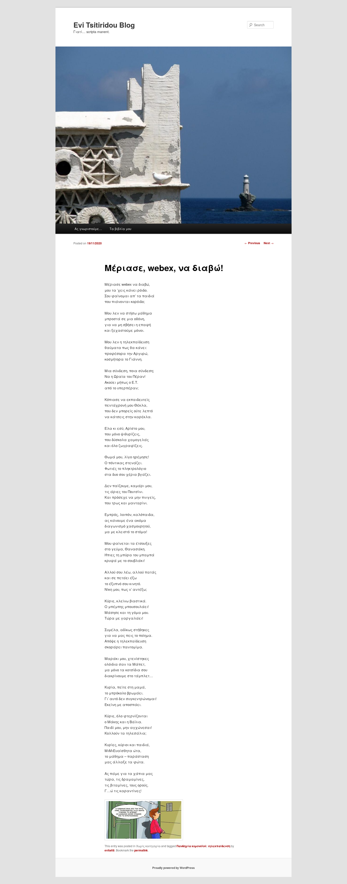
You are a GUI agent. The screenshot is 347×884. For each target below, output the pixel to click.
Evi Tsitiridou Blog (104, 25)
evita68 (109, 850)
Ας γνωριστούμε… (88, 228)
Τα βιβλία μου (120, 228)
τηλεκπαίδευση (219, 846)
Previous (252, 243)
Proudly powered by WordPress (173, 868)
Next (269, 243)
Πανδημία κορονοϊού (191, 846)
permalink (141, 850)
